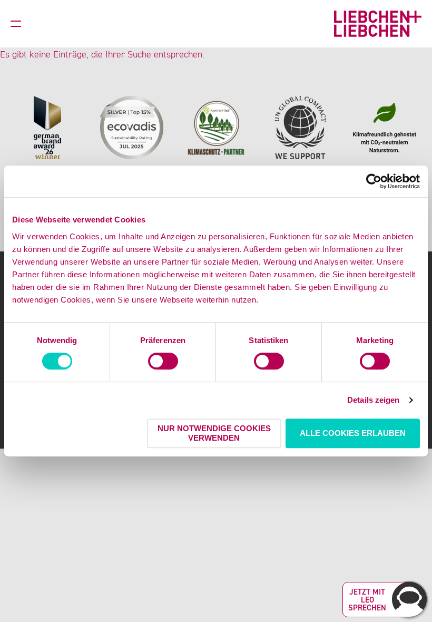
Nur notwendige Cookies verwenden (214, 433)
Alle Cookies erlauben (353, 433)
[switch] (163, 361)
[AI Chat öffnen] (409, 599)
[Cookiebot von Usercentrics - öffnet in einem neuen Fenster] (374, 181)
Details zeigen (373, 399)
